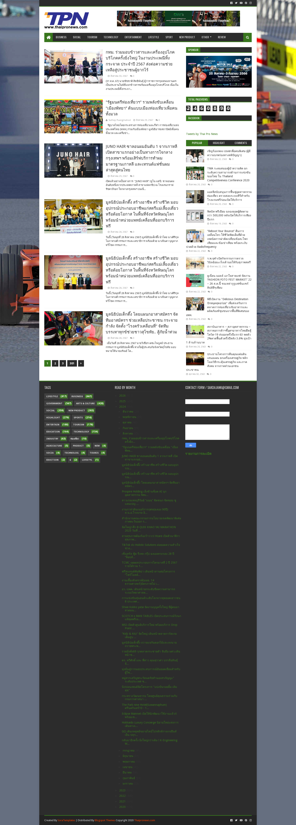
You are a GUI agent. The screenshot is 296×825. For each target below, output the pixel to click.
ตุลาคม (127, 422)
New (97, 446)
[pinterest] (246, 3)
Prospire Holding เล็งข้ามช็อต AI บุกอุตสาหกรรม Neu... (144, 493)
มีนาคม (127, 772)
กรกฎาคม (129, 750)
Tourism (92, 37)
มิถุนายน (128, 756)
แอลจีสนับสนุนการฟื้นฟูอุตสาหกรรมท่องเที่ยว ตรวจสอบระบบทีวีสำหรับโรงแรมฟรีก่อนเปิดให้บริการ (229, 195)
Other (205, 37)
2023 (122, 790)
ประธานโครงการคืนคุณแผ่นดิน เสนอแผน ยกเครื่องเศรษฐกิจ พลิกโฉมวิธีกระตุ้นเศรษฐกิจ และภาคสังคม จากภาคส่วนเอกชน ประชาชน (217, 361)
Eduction (52, 460)
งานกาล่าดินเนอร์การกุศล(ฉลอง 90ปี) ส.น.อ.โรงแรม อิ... (145, 511)
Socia (50, 453)
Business (61, 37)
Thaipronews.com (144, 820)
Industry (52, 438)
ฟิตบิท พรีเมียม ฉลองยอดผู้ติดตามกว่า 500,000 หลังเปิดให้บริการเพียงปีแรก (229, 215)
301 (72, 363)
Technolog (71, 453)
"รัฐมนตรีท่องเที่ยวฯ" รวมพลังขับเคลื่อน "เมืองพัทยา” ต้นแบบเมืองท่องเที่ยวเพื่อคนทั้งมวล (141, 108)
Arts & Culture (85, 403)
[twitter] (236, 3)
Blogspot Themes (105, 820)
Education (53, 431)
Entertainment (133, 37)
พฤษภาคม (129, 761)
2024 (122, 406)
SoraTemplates (66, 820)
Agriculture (54, 446)
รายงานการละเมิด (198, 454)
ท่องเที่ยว (74, 438)
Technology (110, 37)
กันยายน (128, 428)
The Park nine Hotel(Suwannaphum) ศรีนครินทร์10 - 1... (144, 706)
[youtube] (241, 3)
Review (222, 37)
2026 (122, 395)
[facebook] (231, 3)
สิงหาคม (128, 433)
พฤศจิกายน (130, 417)
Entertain (52, 424)
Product (78, 446)
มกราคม (128, 783)
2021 (122, 801)
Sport (169, 37)
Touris (94, 453)
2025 (122, 401)
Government (54, 403)
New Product (187, 37)
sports (78, 417)
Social (77, 37)
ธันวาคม (128, 411)
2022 (122, 795)
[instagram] (250, 3)
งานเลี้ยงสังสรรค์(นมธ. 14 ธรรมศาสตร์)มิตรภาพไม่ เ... (140, 582)
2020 (122, 806)
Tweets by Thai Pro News (202, 134)
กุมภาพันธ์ (129, 778)
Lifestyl (87, 460)
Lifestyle (153, 37)
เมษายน (128, 767)
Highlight (53, 417)
